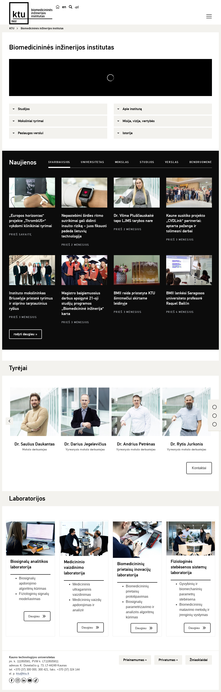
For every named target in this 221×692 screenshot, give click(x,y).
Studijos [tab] (147, 162)
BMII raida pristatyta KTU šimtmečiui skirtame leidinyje (134, 298)
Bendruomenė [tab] (200, 162)
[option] (34, 422)
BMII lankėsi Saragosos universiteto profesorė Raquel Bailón (185, 298)
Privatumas (167, 660)
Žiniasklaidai (199, 660)
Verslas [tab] (172, 162)
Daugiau (34, 616)
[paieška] (70, 7)
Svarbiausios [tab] (59, 162)
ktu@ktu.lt (22, 673)
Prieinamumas (133, 660)
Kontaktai (199, 468)
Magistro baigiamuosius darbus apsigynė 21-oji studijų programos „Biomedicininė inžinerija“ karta (83, 303)
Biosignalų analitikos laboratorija (29, 564)
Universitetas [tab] (92, 162)
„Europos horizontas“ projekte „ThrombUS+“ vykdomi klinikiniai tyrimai (30, 220)
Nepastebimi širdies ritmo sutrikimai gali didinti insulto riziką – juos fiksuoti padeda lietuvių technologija (84, 226)
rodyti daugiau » (25, 334)
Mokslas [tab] (122, 162)
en (64, 7)
